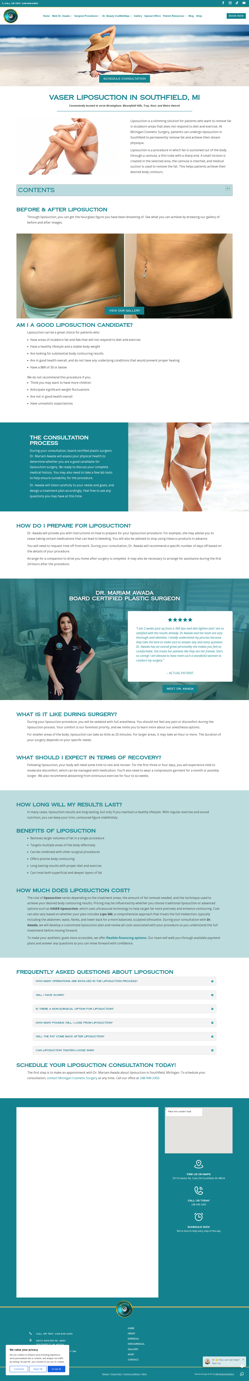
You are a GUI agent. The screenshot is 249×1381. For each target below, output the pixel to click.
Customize (19, 1369)
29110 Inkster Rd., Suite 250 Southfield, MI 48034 (198, 1178)
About (131, 1333)
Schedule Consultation (124, 78)
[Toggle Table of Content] (226, 188)
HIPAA (144, 1374)
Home (131, 1328)
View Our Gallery (124, 310)
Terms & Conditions (131, 1374)
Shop (131, 1354)
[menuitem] (46, 16)
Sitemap (105, 1374)
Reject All (38, 1369)
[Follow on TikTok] (237, 3)
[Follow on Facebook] (223, 3)
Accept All (56, 1369)
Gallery (133, 1349)
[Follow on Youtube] (244, 3)
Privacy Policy (116, 1374)
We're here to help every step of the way (199, 1231)
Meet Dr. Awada (180, 688)
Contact (133, 1359)
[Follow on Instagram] (230, 3)
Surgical (133, 1338)
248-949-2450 (149, 1078)
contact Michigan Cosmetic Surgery (72, 1078)
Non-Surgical (136, 1343)
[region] (37, 1360)
